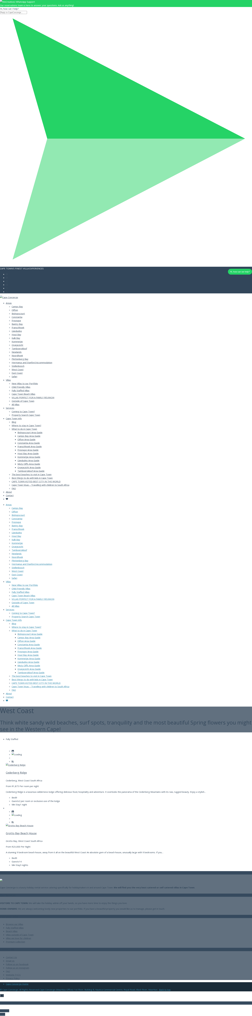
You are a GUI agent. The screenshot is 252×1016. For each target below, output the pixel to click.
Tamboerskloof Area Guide (31, 470)
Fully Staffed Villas (20, 390)
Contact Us (11, 957)
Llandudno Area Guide (28, 460)
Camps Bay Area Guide (29, 435)
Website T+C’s (13, 974)
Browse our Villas (14, 924)
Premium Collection (15, 941)
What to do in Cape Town (24, 428)
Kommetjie (17, 341)
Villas (8, 380)
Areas (9, 303)
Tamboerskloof (19, 348)
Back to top (165, 989)
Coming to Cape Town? (23, 411)
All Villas (15, 404)
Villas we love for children (18, 938)
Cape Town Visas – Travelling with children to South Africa (40, 484)
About (9, 491)
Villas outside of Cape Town (20, 934)
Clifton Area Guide (26, 439)
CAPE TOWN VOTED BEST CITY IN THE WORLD (36, 481)
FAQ (14, 488)
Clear (2, 1014)
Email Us (10, 960)
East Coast (17, 373)
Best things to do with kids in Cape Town (32, 477)
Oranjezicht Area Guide (29, 467)
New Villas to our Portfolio (25, 383)
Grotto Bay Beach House (21, 833)
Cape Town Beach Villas (23, 393)
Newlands (17, 352)
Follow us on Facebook (17, 964)
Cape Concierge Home (17, 983)
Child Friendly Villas (21, 386)
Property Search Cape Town (26, 414)
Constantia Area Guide (29, 442)
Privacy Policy (13, 978)
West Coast (17, 369)
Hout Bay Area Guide (28, 453)
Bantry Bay (17, 324)
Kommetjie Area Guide (29, 456)
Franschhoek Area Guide (30, 446)
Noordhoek (17, 355)
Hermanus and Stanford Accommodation (32, 362)
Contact (10, 495)
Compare (4, 1010)
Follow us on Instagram (17, 967)
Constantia (17, 317)
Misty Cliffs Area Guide (29, 463)
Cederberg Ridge (16, 772)
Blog (14, 421)
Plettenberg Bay (20, 359)
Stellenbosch (18, 366)
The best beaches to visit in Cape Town (31, 474)
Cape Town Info (14, 418)
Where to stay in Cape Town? (26, 425)
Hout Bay (16, 334)
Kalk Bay (16, 338)
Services (10, 407)
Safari (14, 376)
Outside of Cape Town (23, 400)
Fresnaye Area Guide (28, 449)
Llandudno (17, 331)
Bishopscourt (18, 313)
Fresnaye (16, 320)
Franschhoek (18, 327)
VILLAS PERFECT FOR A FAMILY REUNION (33, 397)
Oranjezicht (17, 345)
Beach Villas (12, 931)
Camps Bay (17, 306)
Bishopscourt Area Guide (30, 432)
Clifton (15, 310)
